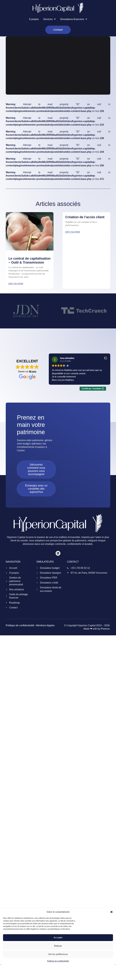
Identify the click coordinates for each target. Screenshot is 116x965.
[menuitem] (49, 19)
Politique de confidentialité (58, 961)
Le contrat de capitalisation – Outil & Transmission (29, 260)
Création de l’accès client (84, 217)
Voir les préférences (58, 954)
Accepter (58, 937)
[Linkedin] (58, 553)
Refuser (58, 946)
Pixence (105, 628)
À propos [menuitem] (34, 19)
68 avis (32, 371)
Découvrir (15, 284)
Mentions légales (45, 625)
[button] (111, 911)
